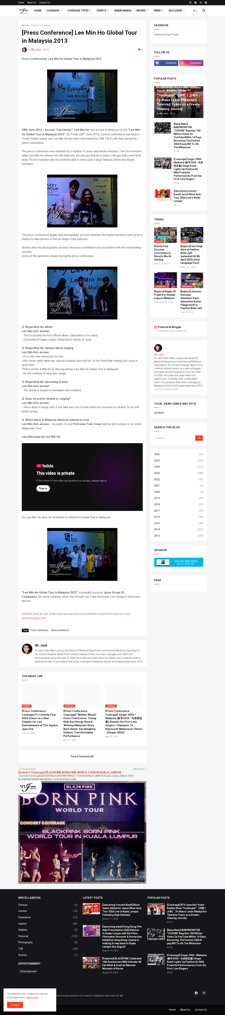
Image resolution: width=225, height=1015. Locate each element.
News (157, 10)
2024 (178, 466)
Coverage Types (78, 10)
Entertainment (28, 971)
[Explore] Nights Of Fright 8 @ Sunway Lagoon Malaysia (165, 295)
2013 (178, 535)
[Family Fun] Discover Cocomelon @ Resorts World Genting (162, 253)
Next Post (138, 769)
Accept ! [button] (15, 1005)
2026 (178, 454)
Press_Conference (60, 630)
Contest (48, 911)
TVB (48, 948)
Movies (141, 10)
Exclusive (175, 10)
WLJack (44, 613)
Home (21, 2)
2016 (178, 517)
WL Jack (41, 645)
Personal (48, 936)
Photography (48, 942)
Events (101, 10)
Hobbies (48, 929)
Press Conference (41, 25)
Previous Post (28, 769)
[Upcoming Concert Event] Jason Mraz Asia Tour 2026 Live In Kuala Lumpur (187, 196)
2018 (178, 504)
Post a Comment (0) (82, 756)
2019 (178, 498)
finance (48, 955)
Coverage (52, 10)
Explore (48, 923)
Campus (48, 904)
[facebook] (195, 2)
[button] (195, 10)
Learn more (32, 997)
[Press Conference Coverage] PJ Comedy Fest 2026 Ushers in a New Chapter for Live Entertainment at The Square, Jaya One (40, 719)
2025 (178, 460)
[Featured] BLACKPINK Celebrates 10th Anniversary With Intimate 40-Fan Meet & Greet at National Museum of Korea (122, 963)
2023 (178, 473)
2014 (178, 529)
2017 (178, 510)
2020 (178, 492)
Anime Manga (122, 10)
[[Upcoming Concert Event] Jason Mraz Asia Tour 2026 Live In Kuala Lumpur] (162, 195)
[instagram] (190, 2)
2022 (178, 479)
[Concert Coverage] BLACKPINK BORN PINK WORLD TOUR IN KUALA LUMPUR (69, 772)
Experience (48, 917)
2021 (178, 485)
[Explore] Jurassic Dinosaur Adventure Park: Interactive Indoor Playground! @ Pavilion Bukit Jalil (191, 300)
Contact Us (44, 2)
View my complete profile (166, 389)
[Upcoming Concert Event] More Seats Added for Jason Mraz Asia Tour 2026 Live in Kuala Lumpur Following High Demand (121, 909)
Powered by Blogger (169, 327)
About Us (31, 2)
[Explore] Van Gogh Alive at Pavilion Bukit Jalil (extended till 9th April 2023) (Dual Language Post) (191, 254)
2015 (178, 523)
